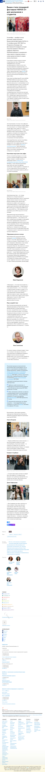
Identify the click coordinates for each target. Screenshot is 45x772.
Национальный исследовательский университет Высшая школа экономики (14, 714)
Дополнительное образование (13, 736)
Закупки (3, 734)
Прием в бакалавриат (12, 727)
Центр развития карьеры (13, 738)
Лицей (11, 721)
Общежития (4, 673)
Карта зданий (4, 692)
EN (36, 1)
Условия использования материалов (8, 703)
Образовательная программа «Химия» (14, 548)
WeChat (5, 635)
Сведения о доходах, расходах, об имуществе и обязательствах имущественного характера (5, 748)
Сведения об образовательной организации (5, 753)
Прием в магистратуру (12, 732)
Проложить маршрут (6, 693)
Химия (20, 404)
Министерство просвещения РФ (37, 727)
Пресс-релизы (4, 701)
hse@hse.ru (4, 660)
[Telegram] (9, 522)
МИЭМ (23, 71)
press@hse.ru (4, 700)
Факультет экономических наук (13, 551)
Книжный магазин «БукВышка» (29, 726)
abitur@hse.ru (4, 668)
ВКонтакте (5, 630)
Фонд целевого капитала (5, 740)
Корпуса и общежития (4, 732)
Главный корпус (5, 644)
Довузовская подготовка (12, 723)
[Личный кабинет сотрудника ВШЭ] (41, 1)
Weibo (5, 637)
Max (4, 640)
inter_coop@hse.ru (5, 690)
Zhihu (5, 639)
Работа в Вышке (4, 764)
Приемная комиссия (5, 661)
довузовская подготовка (11, 536)
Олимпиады (12, 725)
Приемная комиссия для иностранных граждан (7, 681)
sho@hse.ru (4, 678)
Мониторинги (20, 726)
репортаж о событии (17, 534)
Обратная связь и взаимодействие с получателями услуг (13, 747)
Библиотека (28, 721)
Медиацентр (28, 729)
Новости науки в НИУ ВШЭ (37, 714)
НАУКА (19, 719)
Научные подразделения (20, 722)
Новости (30, 714)
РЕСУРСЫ (28, 719)
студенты (11, 534)
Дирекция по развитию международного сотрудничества (12, 688)
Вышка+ (11, 729)
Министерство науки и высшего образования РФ (37, 723)
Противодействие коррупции (5, 743)
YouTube (5, 632)
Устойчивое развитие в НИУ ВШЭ (5, 726)
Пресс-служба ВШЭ (6, 695)
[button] (8, 24)
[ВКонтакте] (7, 522)
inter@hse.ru (4, 685)
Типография (28, 727)
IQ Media (14, 238)
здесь (27, 767)
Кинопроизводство (11, 397)
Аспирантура (12, 733)
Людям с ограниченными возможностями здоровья (5, 758)
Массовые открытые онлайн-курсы (37, 730)
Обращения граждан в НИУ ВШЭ (4, 737)
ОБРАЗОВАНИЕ (13, 719)
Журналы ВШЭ (28, 731)
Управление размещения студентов (8, 675)
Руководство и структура (4, 723)
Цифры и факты (4, 721)
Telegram (5, 634)
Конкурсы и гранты (21, 736)
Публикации (28, 732)
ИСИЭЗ (26, 162)
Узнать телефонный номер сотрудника (9, 656)
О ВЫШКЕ (4, 719)
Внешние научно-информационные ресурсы (21, 738)
